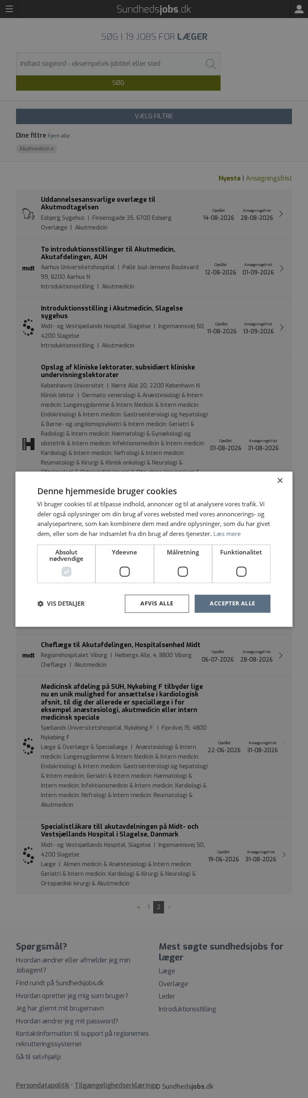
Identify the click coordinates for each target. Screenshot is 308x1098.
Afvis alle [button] (156, 603)
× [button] (280, 481)
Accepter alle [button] (232, 603)
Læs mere (227, 534)
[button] (61, 603)
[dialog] (153, 549)
